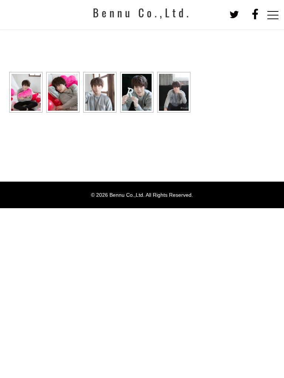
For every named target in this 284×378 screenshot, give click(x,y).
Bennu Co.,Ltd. (142, 14)
